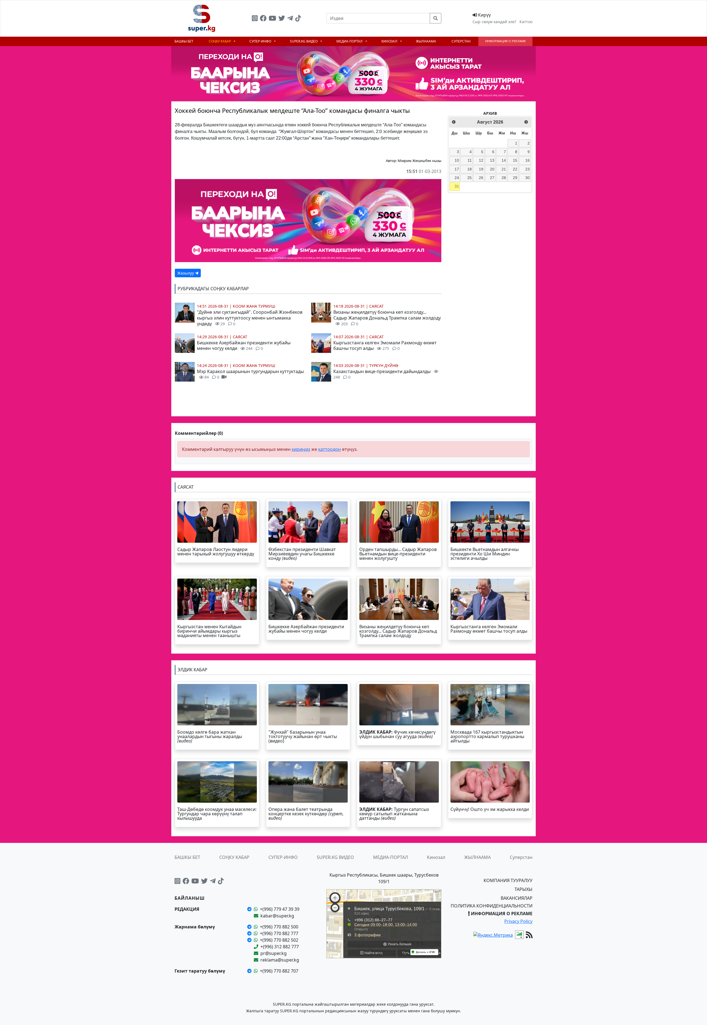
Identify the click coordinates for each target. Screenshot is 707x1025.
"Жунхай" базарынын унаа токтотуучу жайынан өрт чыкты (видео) (302, 736)
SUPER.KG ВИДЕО (304, 41)
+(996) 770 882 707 (279, 971)
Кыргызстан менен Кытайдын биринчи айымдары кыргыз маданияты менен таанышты (209, 631)
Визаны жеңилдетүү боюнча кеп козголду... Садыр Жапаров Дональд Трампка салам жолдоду (387, 317)
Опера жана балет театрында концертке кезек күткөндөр (306, 813)
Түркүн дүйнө (383, 365)
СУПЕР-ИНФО (260, 41)
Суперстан (461, 41)
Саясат (240, 336)
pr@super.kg (273, 953)
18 (469, 169)
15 (515, 160)
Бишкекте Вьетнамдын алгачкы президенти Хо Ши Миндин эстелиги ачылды (484, 553)
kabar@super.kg (277, 916)
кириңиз (301, 449)
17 (457, 169)
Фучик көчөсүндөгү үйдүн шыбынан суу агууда (397, 734)
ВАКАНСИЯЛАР (516, 898)
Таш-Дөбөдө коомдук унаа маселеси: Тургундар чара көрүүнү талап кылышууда (217, 813)
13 (492, 160)
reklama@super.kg (279, 960)
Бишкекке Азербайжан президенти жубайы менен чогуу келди (244, 346)
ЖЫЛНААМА (426, 41)
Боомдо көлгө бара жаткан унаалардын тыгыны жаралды (209, 736)
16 (527, 160)
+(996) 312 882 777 (279, 947)
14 (504, 160)
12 (481, 160)
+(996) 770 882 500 (279, 927)
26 (481, 177)
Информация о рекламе (505, 41)
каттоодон (329, 449)
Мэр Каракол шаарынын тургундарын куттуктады (250, 374)
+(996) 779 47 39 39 (279, 909)
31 (457, 186)
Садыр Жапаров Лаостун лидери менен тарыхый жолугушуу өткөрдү (215, 551)
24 (457, 177)
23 (527, 169)
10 (457, 160)
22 (515, 169)
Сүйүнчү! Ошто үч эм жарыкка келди (489, 809)
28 (504, 177)
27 (492, 177)
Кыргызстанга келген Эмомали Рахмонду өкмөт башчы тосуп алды (385, 346)
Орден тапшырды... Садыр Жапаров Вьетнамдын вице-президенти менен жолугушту (398, 553)
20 (492, 169)
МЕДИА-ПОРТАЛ (349, 41)
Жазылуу (186, 273)
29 (515, 177)
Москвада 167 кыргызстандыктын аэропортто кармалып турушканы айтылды (487, 736)
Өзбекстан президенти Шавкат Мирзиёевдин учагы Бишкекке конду (302, 553)
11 (470, 160)
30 (527, 177)
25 (469, 177)
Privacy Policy (518, 921)
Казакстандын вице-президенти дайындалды (382, 374)
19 (481, 169)
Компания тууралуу (508, 880)
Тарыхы (523, 889)
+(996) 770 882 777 (279, 933)
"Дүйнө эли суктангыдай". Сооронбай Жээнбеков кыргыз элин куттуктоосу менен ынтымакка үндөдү (249, 318)
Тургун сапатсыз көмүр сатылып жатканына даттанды (394, 813)
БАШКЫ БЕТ (184, 41)
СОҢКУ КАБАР (220, 41)
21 (504, 169)
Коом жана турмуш (254, 306)
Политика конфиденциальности (491, 906)
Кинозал (389, 41)
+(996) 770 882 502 (279, 940)
